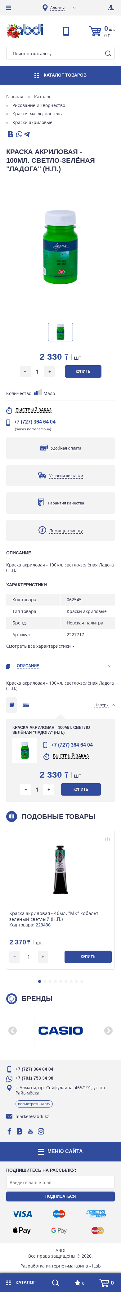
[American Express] (96, 1214)
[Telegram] (27, 134)
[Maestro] (59, 1214)
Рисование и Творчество (38, 105)
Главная (14, 97)
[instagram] (41, 1131)
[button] (39, 981)
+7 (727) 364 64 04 (35, 421)
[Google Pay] (59, 1230)
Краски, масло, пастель (37, 114)
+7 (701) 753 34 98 (34, 1078)
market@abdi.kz (32, 1116)
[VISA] (22, 1214)
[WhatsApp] (18, 134)
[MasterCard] (97, 1230)
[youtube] (30, 1131)
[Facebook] (9, 1131)
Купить (83, 371)
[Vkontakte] (20, 1131)
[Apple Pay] (22, 1230)
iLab (96, 1266)
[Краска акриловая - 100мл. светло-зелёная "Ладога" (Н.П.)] (60, 248)
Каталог (42, 97)
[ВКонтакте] (10, 134)
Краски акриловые (32, 122)
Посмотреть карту (34, 1103)
